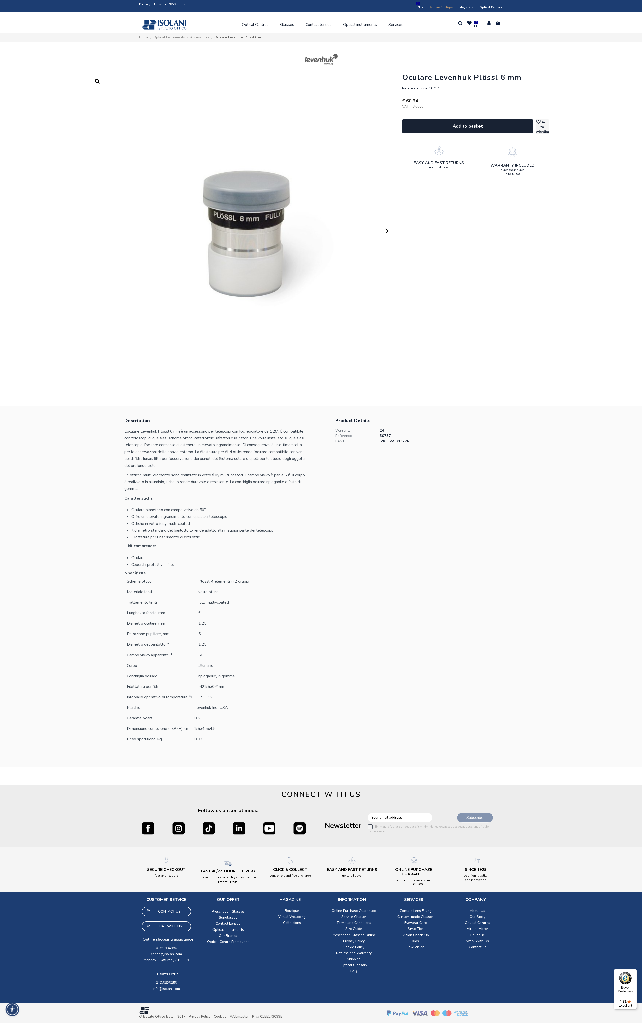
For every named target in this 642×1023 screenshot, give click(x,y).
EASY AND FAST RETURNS (439, 163)
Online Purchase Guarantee (354, 910)
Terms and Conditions (354, 922)
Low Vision (415, 947)
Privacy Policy (354, 941)
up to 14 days (439, 167)
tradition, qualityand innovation (475, 878)
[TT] (208, 828)
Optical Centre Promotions (228, 941)
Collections (292, 922)
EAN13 (340, 441)
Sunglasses (228, 917)
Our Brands (228, 935)
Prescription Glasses (228, 911)
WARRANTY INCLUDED (512, 165)
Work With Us (477, 941)
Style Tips (416, 928)
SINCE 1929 (475, 869)
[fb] (148, 828)
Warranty (342, 430)
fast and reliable (166, 876)
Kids (415, 941)
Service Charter (353, 916)
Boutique (292, 910)
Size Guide (353, 928)
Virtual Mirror (477, 928)
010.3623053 (166, 982)
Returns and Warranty (354, 953)
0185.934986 (166, 948)
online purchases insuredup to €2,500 (414, 882)
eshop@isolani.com (166, 954)
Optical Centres (477, 922)
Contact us (477, 947)
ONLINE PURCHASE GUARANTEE (413, 872)
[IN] (238, 828)
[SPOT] (299, 828)
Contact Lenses (228, 923)
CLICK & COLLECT (290, 869)
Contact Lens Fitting (416, 910)
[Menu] (634, 972)
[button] (255, 25)
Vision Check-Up (415, 935)
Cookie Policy (353, 947)
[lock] (438, 150)
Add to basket (468, 126)
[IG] (178, 828)
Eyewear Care (415, 922)
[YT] (269, 828)
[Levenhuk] (321, 59)
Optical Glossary (354, 965)
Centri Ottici (168, 974)
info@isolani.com (166, 988)
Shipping (354, 959)
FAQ (353, 971)
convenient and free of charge (290, 876)
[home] (164, 24)
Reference (343, 435)
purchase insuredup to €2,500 (512, 172)
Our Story (477, 916)
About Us (477, 910)
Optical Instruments (228, 929)
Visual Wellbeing (292, 916)
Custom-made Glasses (415, 916)
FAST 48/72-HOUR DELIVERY (228, 871)
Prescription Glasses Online (354, 935)
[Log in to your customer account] (489, 23)
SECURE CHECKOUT (166, 869)
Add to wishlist (542, 127)
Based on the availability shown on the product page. (228, 879)
